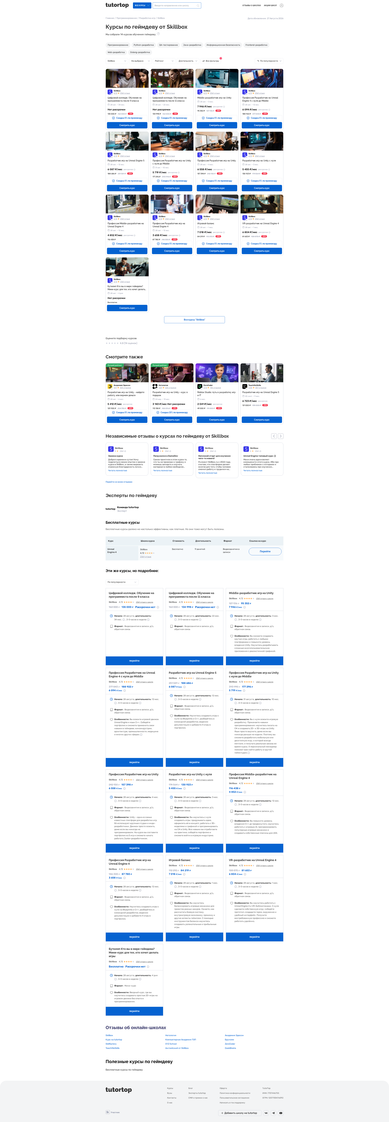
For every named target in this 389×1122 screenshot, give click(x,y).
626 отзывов (170, 388)
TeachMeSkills (254, 385)
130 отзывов (215, 388)
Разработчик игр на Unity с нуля (190, 774)
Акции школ (270, 5)
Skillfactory (111, 1044)
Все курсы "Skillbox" (194, 319)
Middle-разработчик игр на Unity (251, 593)
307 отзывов (260, 388)
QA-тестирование (168, 45)
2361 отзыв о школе (144, 602)
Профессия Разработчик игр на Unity (133, 774)
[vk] (266, 1113)
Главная (110, 18)
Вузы (169, 1093)
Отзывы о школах (251, 5)
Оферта (223, 1088)
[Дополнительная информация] (223, 106)
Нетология (163, 385)
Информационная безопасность (223, 45)
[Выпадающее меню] (281, 5)
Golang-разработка (140, 52)
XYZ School (171, 1044)
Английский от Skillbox (177, 1048)
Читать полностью (117, 470)
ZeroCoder (208, 385)
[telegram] (273, 1113)
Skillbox (117, 91)
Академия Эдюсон (122, 385)
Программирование (126, 18)
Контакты (171, 1098)
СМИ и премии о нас (198, 1098)
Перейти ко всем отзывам (119, 482)
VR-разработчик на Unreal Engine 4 (252, 860)
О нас (169, 1103)
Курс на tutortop (114, 1039)
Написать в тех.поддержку (232, 1103)
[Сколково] (113, 1111)
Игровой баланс (180, 860)
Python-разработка (144, 45)
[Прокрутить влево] (274, 436)
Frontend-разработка (256, 45)
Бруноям (229, 1039)
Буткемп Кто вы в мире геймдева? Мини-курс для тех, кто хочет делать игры (133, 952)
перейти (134, 660)
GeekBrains (230, 1048)
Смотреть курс (127, 125)
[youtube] (280, 1113)
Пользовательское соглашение (234, 1098)
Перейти (265, 551)
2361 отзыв (125, 93)
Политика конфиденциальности (235, 1093)
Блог (190, 1088)
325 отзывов (125, 388)
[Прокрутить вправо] (280, 436)
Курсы (170, 1088)
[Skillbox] (111, 449)
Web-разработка (116, 52)
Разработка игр (147, 18)
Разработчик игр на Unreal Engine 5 (192, 672)
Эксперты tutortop (197, 1093)
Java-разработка (192, 45)
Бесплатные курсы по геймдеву (124, 1069)
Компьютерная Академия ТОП (180, 1039)
